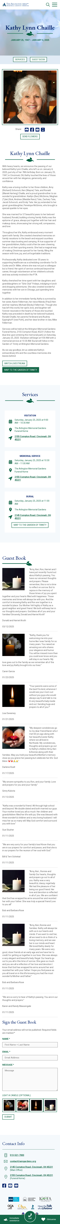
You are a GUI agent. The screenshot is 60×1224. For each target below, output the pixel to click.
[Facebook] (4, 1186)
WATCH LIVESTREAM (14, 363)
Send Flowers (30, 136)
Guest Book (38, 59)
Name (6, 1039)
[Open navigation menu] (55, 5)
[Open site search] (48, 5)
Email (6, 1052)
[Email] (16, 1186)
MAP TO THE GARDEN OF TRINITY (20, 370)
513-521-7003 (17, 1155)
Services (20, 59)
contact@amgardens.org (23, 1161)
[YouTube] (10, 1186)
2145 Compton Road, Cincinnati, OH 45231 (31, 1167)
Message (8, 1065)
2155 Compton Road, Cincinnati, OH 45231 (31, 1175)
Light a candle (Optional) (16, 1095)
